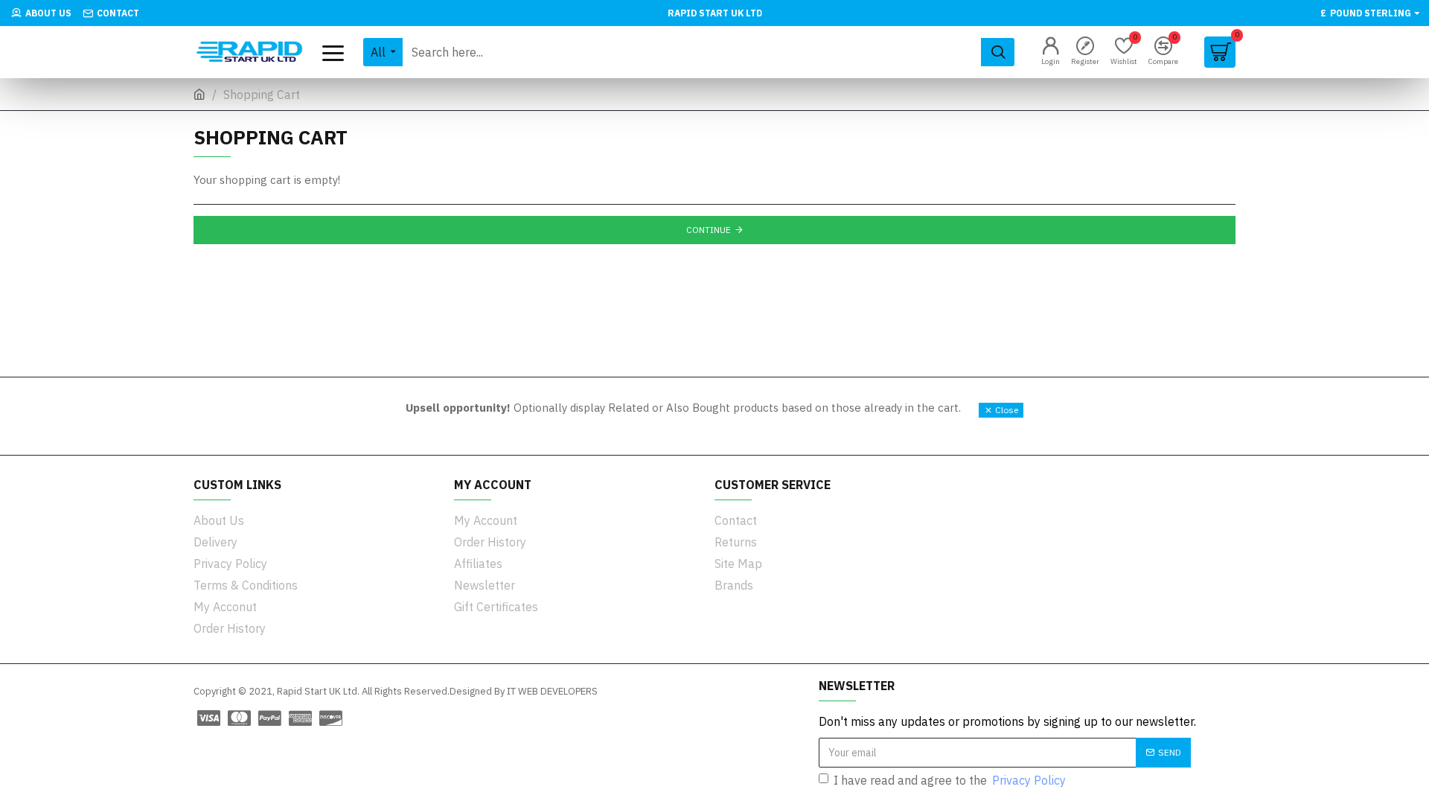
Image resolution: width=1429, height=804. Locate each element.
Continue (708, 229)
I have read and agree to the (950, 780)
